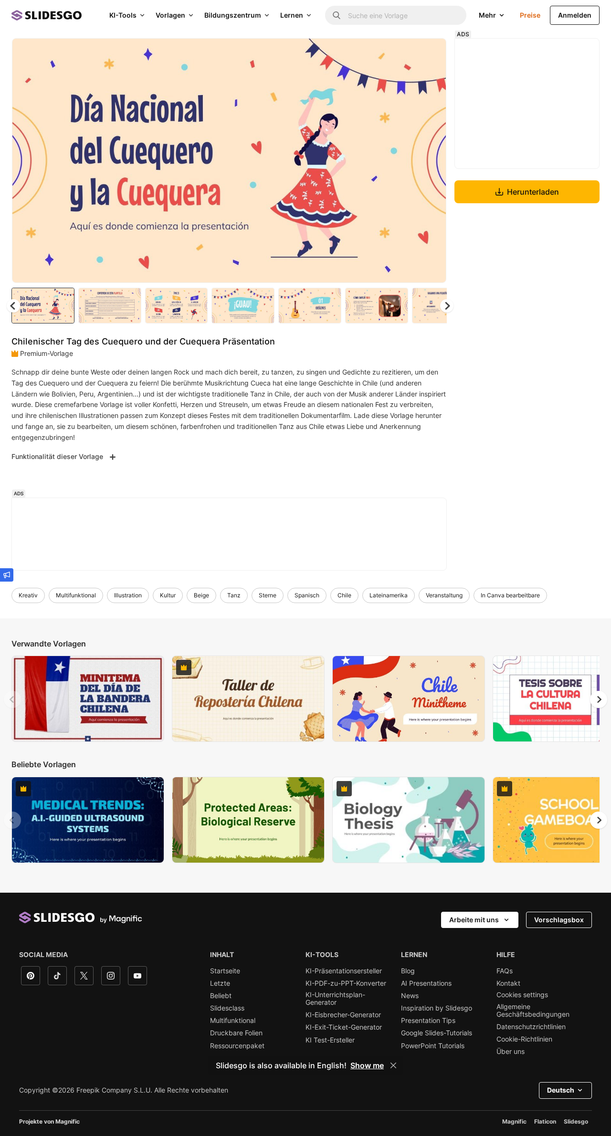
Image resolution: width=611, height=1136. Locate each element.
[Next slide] (432, 160)
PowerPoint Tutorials (432, 1046)
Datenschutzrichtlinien (531, 1027)
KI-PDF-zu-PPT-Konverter (346, 983)
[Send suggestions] (6, 575)
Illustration (128, 595)
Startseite (225, 971)
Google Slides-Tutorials (436, 1033)
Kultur (168, 595)
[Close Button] (393, 1065)
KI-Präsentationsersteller (344, 971)
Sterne (267, 595)
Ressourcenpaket (237, 1046)
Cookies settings (522, 995)
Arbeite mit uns (474, 920)
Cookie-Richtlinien (524, 1039)
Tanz (234, 595)
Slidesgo (576, 1121)
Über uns (510, 1051)
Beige (201, 595)
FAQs (504, 971)
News (410, 996)
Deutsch (560, 1090)
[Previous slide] (12, 699)
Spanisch (307, 595)
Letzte (220, 983)
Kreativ (28, 595)
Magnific (514, 1121)
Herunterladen (533, 192)
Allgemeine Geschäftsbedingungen (532, 1010)
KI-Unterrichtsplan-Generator (335, 998)
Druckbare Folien (236, 1033)
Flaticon (545, 1121)
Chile (344, 595)
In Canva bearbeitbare (510, 595)
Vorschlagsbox (559, 920)
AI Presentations (426, 983)
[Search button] (336, 15)
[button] (446, 306)
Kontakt (508, 983)
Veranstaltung (444, 595)
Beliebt (221, 996)
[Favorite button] (405, 53)
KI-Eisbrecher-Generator (343, 1015)
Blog (408, 971)
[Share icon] (430, 53)
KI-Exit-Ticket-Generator (344, 1027)
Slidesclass (227, 1008)
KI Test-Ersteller (330, 1040)
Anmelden (574, 15)
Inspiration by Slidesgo (436, 1008)
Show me (367, 1065)
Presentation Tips (428, 1020)
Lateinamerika (388, 595)
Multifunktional (76, 595)
